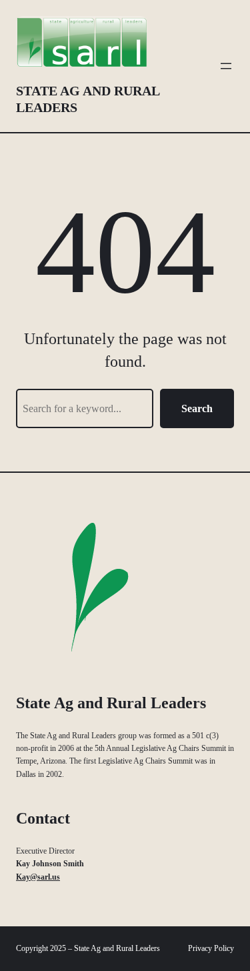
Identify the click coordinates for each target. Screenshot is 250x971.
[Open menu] (226, 66)
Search (197, 408)
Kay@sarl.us (38, 877)
